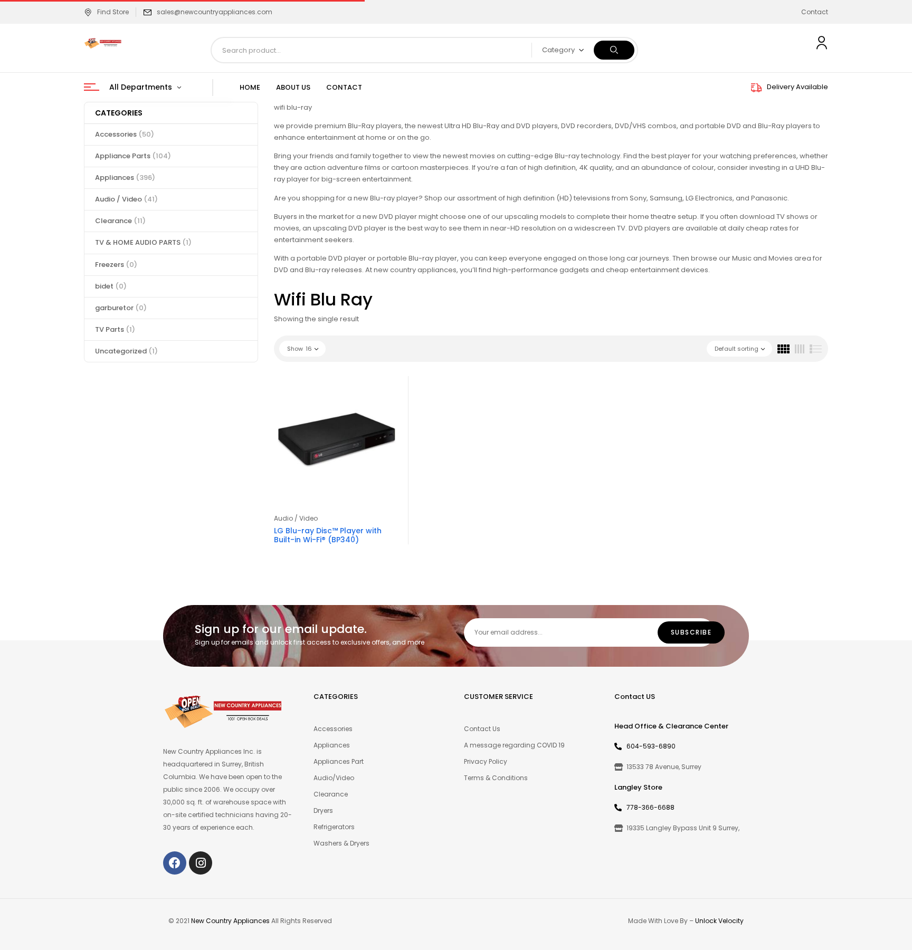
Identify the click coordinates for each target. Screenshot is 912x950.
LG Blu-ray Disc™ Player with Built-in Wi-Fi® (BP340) (328, 535)
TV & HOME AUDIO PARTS (143, 242)
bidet (111, 286)
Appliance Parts (133, 156)
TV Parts (115, 329)
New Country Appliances (230, 920)
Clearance (120, 221)
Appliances (125, 177)
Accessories (124, 134)
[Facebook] (174, 863)
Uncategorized (126, 351)
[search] (614, 50)
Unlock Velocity (719, 920)
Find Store (113, 11)
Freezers (116, 265)
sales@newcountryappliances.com (214, 11)
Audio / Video (126, 199)
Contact (814, 11)
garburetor (121, 308)
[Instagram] (200, 863)
